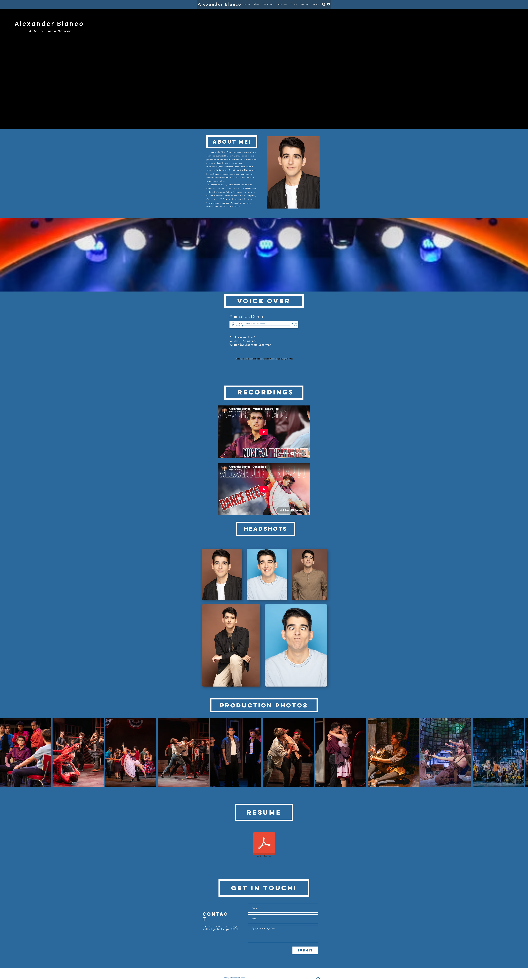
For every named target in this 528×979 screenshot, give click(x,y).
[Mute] (292, 323)
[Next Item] (523, 752)
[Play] (233, 324)
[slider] (295, 323)
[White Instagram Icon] (324, 4)
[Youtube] (329, 4)
